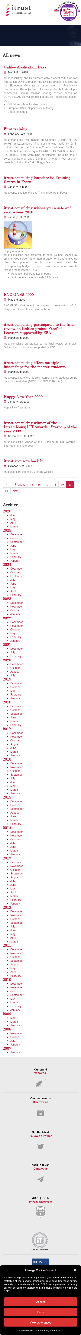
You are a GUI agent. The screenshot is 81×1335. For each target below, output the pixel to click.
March (14, 526)
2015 (7, 797)
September (17, 542)
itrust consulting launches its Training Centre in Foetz (37, 179)
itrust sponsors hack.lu (24, 460)
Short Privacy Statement (47, 1330)
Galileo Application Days (25, 67)
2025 (7, 530)
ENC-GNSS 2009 (19, 294)
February (15, 557)
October (15, 538)
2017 (7, 728)
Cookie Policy (26, 1330)
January (15, 560)
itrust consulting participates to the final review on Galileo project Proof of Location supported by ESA (39, 328)
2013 (7, 858)
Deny (40, 1312)
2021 (7, 644)
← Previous (18, 484)
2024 (7, 564)
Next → (17, 491)
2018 (7, 702)
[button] (75, 1270)
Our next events (40, 1100)
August (14, 671)
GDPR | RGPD (40, 1199)
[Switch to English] (55, 10)
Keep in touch (40, 1166)
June (13, 515)
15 (31, 484)
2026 (7, 511)
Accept (40, 1302)
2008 (7, 1029)
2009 (7, 1013)
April (13, 522)
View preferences (40, 1322)
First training (16, 129)
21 (6, 491)
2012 (7, 907)
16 (39, 484)
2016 (7, 759)
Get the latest (40, 1134)
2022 (7, 617)
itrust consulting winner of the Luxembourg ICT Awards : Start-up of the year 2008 (40, 426)
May (12, 519)
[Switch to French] (62, 10)
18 (54, 484)
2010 (7, 979)
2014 (7, 827)
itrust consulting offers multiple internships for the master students (35, 364)
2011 (7, 945)
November (16, 606)
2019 (7, 679)
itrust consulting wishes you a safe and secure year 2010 (38, 209)
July (12, 580)
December (16, 534)
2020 (7, 660)
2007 (7, 1048)
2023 (7, 598)
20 (70, 484)
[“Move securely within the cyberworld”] (26, 10)
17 (46, 484)
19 (62, 484)
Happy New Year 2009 (23, 396)
